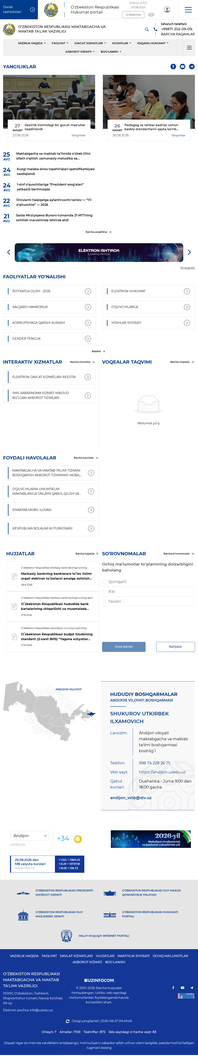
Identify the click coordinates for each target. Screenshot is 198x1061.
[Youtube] (182, 66)
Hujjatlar (120, 43)
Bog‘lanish (109, 51)
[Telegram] (192, 66)
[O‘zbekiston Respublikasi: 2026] (151, 839)
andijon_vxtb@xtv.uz (131, 797)
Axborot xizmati (78, 51)
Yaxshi (114, 601)
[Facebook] (173, 66)
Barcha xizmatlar (80, 361)
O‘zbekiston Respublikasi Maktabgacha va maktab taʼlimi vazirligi (31, 980)
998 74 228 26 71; (154, 763)
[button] (188, 9)
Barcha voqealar (180, 361)
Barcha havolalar (84, 457)
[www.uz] (186, 996)
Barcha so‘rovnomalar (177, 553)
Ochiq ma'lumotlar (170, 956)
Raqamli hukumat (151, 43)
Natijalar (175, 646)
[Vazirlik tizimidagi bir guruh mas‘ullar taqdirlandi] (49, 102)
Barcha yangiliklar (96, 231)
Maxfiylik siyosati (134, 956)
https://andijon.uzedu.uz (162, 772)
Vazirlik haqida (30, 43)
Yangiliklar (79, 135)
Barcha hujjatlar (85, 553)
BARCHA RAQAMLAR (178, 34)
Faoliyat (58, 43)
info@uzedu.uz (41, 1010)
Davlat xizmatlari (88, 43)
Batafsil (96, 351)
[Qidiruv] (147, 29)
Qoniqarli (117, 581)
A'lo (111, 591)
